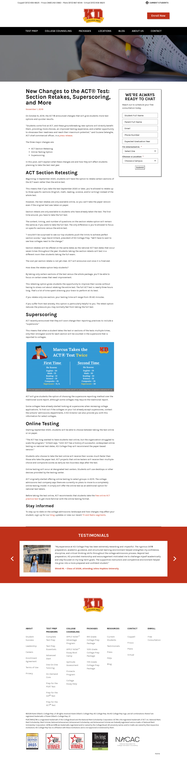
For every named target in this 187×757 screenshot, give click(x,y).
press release (65, 135)
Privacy (29, 673)
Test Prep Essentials (51, 648)
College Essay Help (71, 682)
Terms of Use (32, 667)
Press (109, 652)
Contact (156, 30)
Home (157, 754)
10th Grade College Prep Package (93, 652)
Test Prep (31, 30)
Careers (29, 652)
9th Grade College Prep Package (93, 640)
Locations (104, 30)
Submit (140, 167)
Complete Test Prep (51, 638)
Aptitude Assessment (72, 663)
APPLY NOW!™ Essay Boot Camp (73, 652)
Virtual (130, 654)
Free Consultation (154, 638)
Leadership (31, 646)
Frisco (130, 642)
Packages (85, 30)
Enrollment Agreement (31, 660)
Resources (113, 628)
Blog (121, 30)
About (29, 628)
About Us (138, 30)
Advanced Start (51, 657)
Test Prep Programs (52, 630)
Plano (130, 648)
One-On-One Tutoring (52, 666)
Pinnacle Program (70, 673)
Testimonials (113, 646)
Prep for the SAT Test (52, 694)
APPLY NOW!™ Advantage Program (73, 640)
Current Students (111, 638)
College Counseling (58, 30)
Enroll (152, 628)
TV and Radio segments (94, 515)
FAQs (109, 658)
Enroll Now (158, 15)
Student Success (30, 638)
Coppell (131, 636)
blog (52, 515)
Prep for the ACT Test (52, 703)
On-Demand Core (52, 676)
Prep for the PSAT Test (52, 685)
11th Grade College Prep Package (93, 665)
